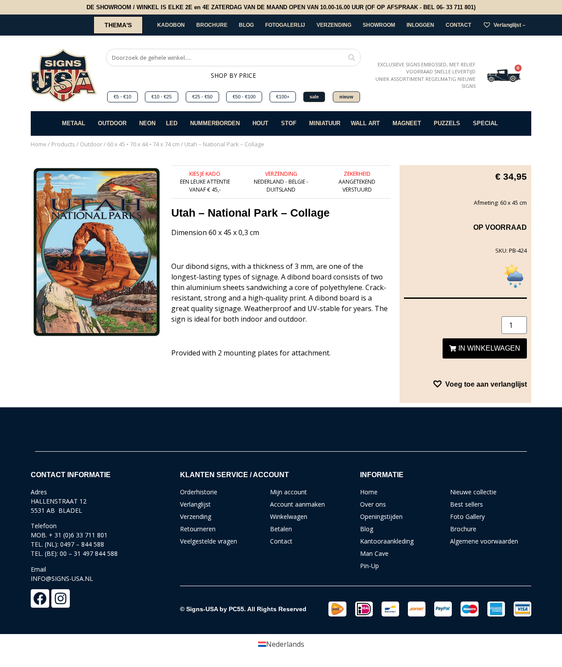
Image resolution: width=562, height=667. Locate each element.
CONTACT (458, 25)
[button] (479, 384)
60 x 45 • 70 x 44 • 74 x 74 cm (143, 144)
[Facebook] (40, 598)
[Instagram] (60, 598)
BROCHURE (211, 25)
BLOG (246, 25)
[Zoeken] (351, 57)
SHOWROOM (379, 25)
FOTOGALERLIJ (285, 25)
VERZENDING (334, 25)
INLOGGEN (420, 25)
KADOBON (171, 25)
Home (39, 144)
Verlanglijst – (510, 25)
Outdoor (91, 144)
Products (63, 144)
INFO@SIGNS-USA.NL (62, 578)
